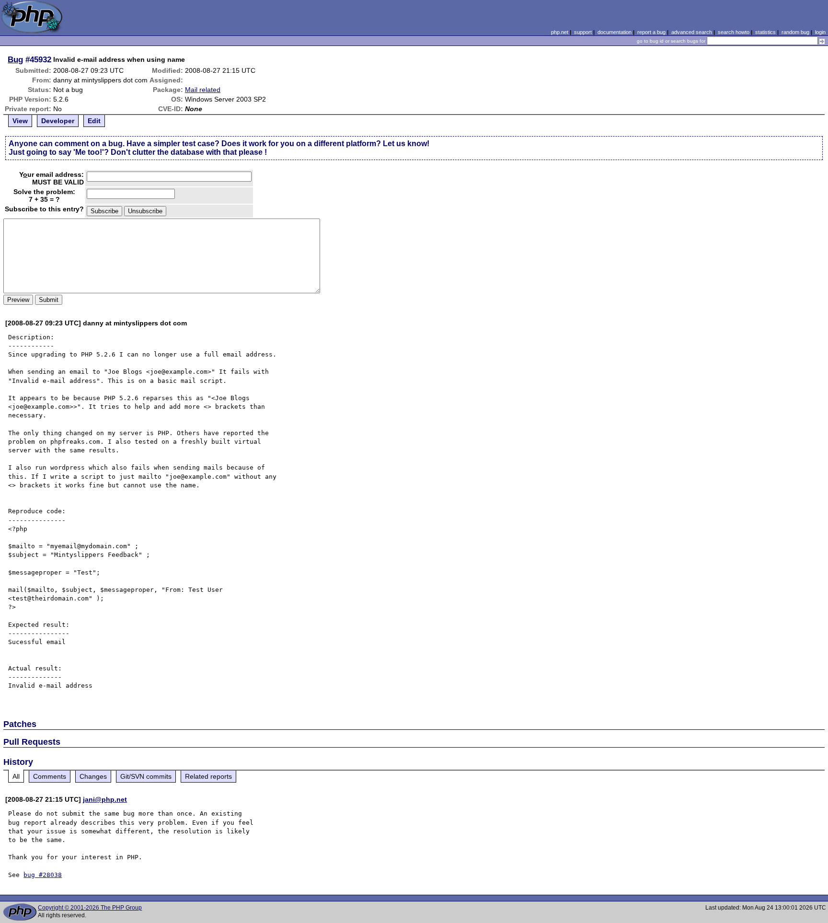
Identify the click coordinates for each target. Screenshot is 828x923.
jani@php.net (105, 799)
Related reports (208, 776)
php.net (559, 32)
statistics (765, 32)
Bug (15, 59)
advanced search (691, 32)
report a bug (651, 32)
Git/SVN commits (146, 776)
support (583, 32)
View (20, 121)
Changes (93, 776)
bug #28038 (42, 874)
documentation (615, 32)
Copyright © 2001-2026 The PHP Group (90, 907)
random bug (795, 32)
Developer (57, 121)
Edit (94, 121)
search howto (733, 32)
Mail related (202, 89)
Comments (49, 776)
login (820, 32)
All (16, 776)
